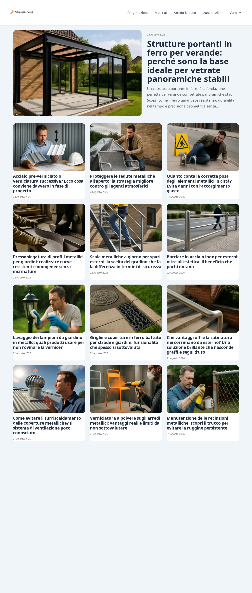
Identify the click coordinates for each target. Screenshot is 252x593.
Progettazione (137, 13)
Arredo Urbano (185, 13)
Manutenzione (212, 13)
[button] (239, 13)
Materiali (161, 13)
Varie (233, 13)
